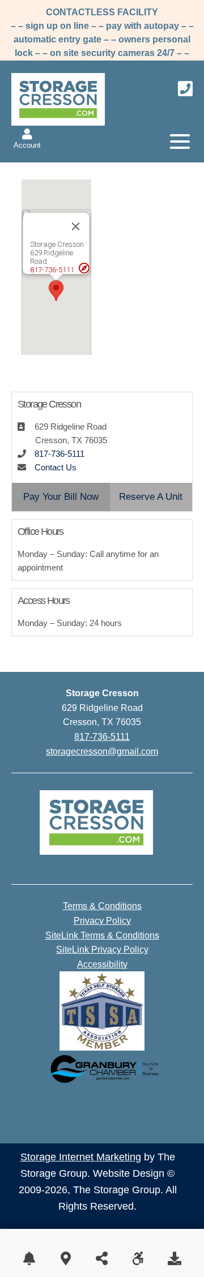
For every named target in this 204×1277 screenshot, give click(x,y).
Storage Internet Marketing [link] (80, 1157)
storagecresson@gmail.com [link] (102, 751)
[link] (26, 139)
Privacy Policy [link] (102, 920)
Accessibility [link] (102, 964)
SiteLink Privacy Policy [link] (102, 949)
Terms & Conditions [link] (102, 906)
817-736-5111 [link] (52, 269)
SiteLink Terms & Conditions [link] (102, 935)
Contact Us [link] (55, 467)
